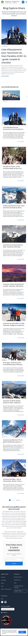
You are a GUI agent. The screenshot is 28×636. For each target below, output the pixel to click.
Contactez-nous (17, 579)
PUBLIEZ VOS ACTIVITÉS (7, 609)
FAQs (15, 582)
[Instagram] (5, 602)
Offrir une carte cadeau (6, 589)
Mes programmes (18, 577)
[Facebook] (2, 602)
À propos (3, 577)
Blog (2, 598)
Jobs (2, 586)
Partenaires (3, 580)
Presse (2, 583)
